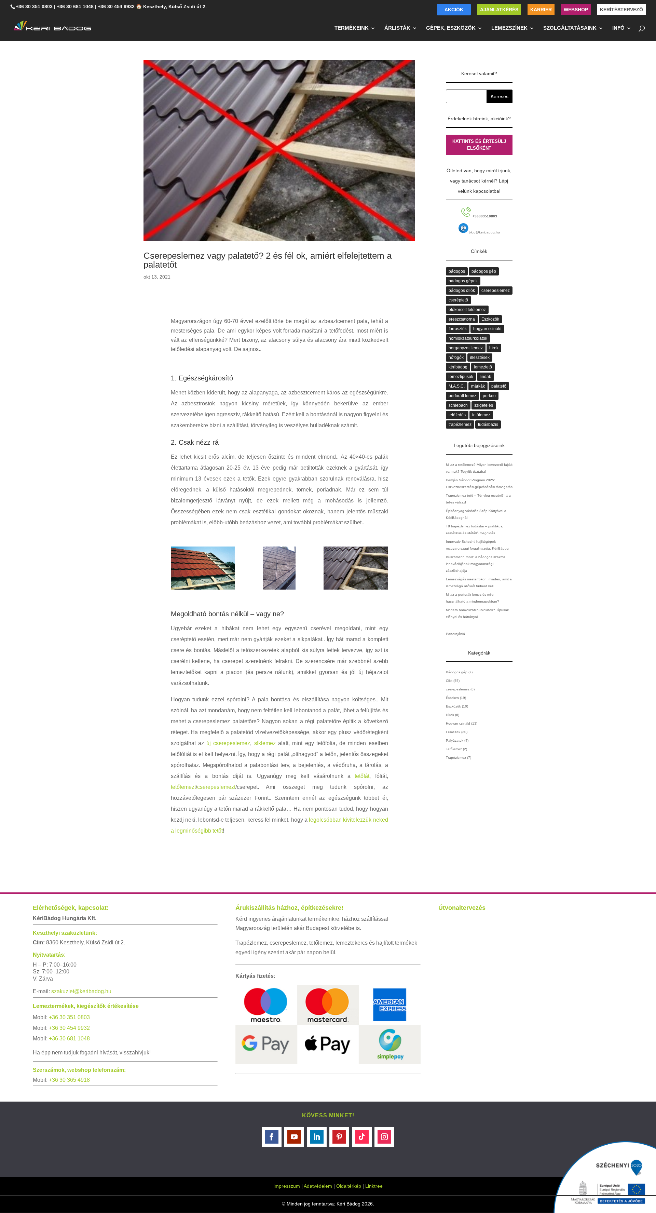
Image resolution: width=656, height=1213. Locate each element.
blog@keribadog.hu (484, 232)
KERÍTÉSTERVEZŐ (621, 9)
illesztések (480, 357)
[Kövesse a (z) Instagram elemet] (384, 1137)
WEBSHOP (576, 9)
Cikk (449, 681)
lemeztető (483, 367)
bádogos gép (484, 271)
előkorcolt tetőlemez (467, 309)
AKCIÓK (454, 9)
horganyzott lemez (466, 348)
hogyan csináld (487, 328)
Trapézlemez (456, 757)
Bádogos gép (456, 672)
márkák (478, 386)
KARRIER (541, 9)
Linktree (374, 1186)
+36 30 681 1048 (75, 6)
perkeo (489, 395)
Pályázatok (454, 740)
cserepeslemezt (216, 787)
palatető (498, 386)
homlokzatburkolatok (468, 338)
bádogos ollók (462, 290)
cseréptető (458, 300)
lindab (485, 376)
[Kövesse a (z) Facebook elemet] (272, 1137)
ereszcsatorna (462, 319)
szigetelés (483, 405)
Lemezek (453, 732)
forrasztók (458, 328)
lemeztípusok (461, 376)
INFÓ (618, 28)
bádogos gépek (463, 281)
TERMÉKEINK (351, 28)
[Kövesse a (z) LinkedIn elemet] (317, 1137)
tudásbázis (488, 424)
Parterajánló (455, 634)
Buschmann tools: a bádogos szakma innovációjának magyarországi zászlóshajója (475, 563)
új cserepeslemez (228, 743)
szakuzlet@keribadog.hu (81, 991)
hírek (493, 348)
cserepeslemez (495, 290)
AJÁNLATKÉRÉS (499, 9)
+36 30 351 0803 (34, 6)
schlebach (458, 405)
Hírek (450, 715)
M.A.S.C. (457, 386)
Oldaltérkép (348, 1186)
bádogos (457, 271)
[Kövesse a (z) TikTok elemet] (362, 1137)
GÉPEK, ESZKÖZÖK (451, 28)
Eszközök (490, 319)
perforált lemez (462, 395)
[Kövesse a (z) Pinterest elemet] (339, 1137)
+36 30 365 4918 (69, 1080)
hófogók (456, 357)
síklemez (265, 743)
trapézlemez (460, 424)
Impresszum (286, 1186)
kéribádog (458, 367)
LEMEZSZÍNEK (509, 28)
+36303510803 (484, 216)
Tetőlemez (454, 749)
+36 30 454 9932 (116, 6)
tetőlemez (481, 415)
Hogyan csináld (458, 723)
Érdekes (452, 698)
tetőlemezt (183, 787)
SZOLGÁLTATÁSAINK (570, 28)
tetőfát (362, 776)
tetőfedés (457, 415)
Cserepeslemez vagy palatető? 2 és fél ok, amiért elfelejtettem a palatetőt (268, 260)
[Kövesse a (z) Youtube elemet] (294, 1137)
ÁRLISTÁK (397, 28)
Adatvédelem (318, 1186)
